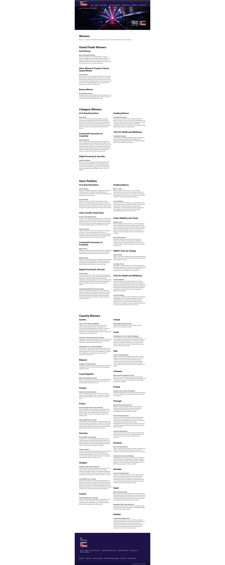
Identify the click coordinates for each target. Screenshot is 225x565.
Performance (124, 558)
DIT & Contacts (134, 5)
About (92, 5)
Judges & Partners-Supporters (114, 5)
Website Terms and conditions (111, 558)
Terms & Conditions (142, 5)
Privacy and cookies (98, 558)
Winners (96, 5)
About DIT (81, 558)
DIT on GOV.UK (132, 558)
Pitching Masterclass (126, 5)
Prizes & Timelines (103, 5)
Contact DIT (88, 558)
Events (80, 8)
